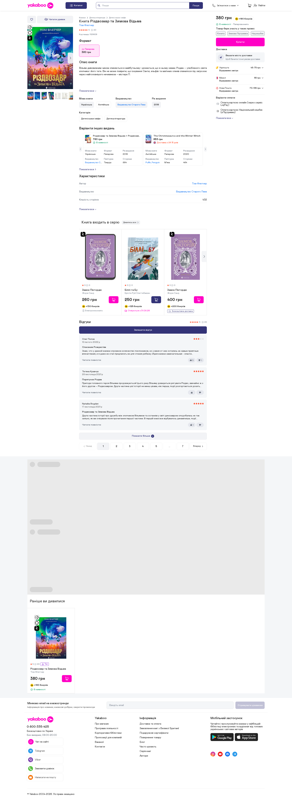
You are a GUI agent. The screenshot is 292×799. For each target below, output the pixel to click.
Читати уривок (57, 19)
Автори (144, 756)
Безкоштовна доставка (182, 311)
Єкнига (220, 33)
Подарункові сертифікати (154, 733)
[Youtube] (220, 754)
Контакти (100, 746)
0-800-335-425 (38, 726)
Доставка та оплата (150, 724)
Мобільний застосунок (226, 718)
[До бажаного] (31, 19)
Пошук (196, 5)
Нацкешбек (258, 33)
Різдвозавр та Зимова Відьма (48, 669)
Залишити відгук (143, 330)
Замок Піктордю (92, 290)
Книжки (82, 18)
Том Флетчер (86, 25)
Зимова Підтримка (238, 33)
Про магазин (102, 724)
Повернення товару (150, 737)
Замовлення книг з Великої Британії (159, 728)
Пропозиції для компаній (108, 737)
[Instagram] (212, 754)
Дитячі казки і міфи (117, 18)
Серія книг (145, 751)
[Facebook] (227, 754)
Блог (142, 742)
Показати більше (141, 436)
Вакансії (99, 742)
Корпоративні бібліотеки (108, 733)
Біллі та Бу (131, 290)
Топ (46, 664)
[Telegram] (234, 754)
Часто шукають (148, 746)
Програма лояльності (106, 728)
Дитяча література (97, 18)
